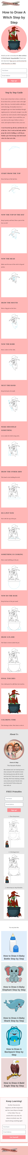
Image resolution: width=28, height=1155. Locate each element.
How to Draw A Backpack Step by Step (14, 1052)
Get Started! (14, 1137)
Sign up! (14, 81)
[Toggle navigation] (24, 3)
